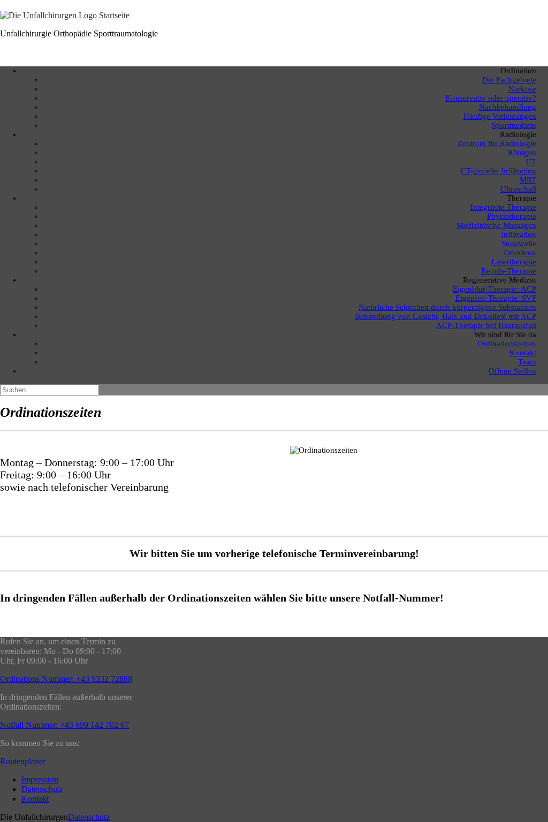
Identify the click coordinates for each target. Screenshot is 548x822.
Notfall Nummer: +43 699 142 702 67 (64, 724)
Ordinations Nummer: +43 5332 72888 (66, 678)
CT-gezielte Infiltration (498, 170)
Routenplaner (22, 761)
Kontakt (35, 798)
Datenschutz (42, 789)
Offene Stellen (512, 371)
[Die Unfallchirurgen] (65, 15)
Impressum (39, 779)
